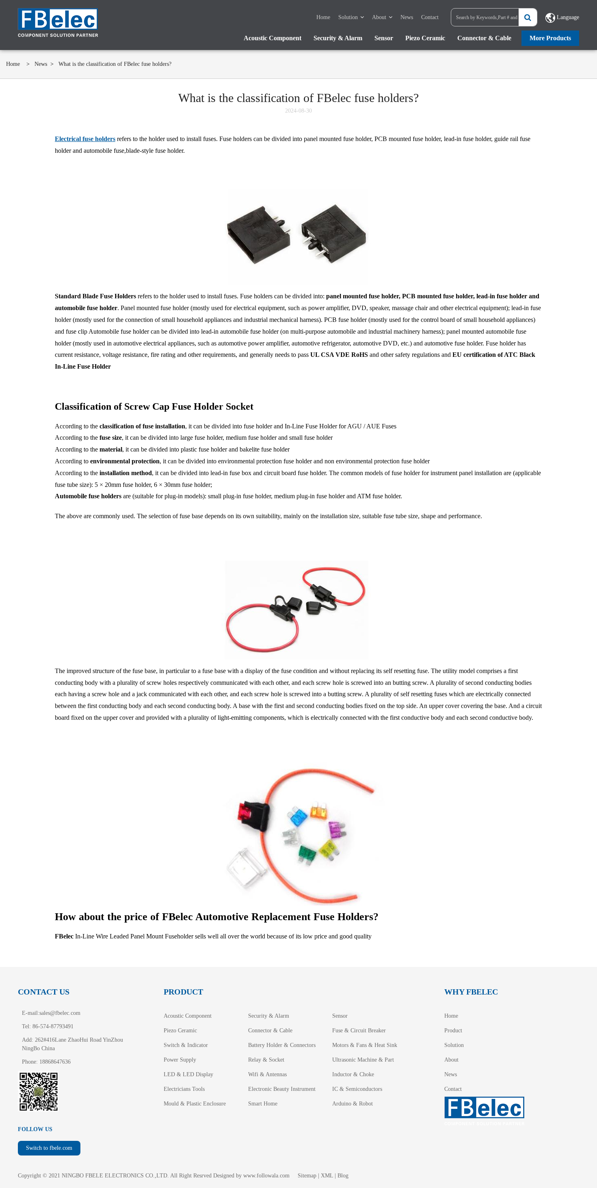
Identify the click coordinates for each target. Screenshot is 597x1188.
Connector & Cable (484, 38)
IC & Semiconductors (357, 1089)
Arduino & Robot (352, 1104)
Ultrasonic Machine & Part (363, 1060)
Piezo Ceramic (425, 38)
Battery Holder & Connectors (282, 1045)
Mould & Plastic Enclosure (195, 1104)
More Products (550, 38)
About (379, 17)
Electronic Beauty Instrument (282, 1089)
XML (327, 1176)
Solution (348, 17)
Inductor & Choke (353, 1074)
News (406, 17)
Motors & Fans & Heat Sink (364, 1045)
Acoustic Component (272, 38)
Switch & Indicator (186, 1045)
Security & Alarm (338, 38)
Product (453, 1030)
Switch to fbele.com (49, 1148)
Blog (342, 1176)
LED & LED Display (188, 1074)
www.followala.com (266, 1176)
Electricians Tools (184, 1089)
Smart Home (262, 1104)
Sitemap (307, 1176)
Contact (430, 17)
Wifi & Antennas (267, 1074)
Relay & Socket (266, 1060)
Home (323, 17)
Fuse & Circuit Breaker (359, 1030)
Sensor (383, 38)
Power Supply (180, 1060)
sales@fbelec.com (59, 1013)
